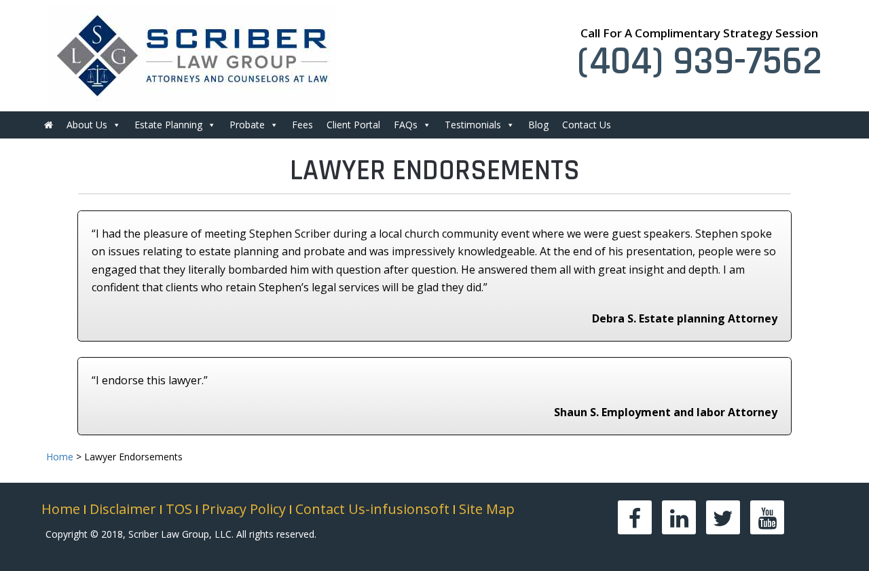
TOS (179, 509)
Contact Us (586, 124)
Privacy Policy (244, 509)
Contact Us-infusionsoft (372, 509)
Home (60, 509)
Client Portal (353, 124)
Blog (538, 124)
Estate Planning (168, 124)
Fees (302, 124)
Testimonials (473, 124)
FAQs (406, 124)
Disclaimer (123, 509)
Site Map (487, 509)
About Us (87, 124)
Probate (247, 124)
